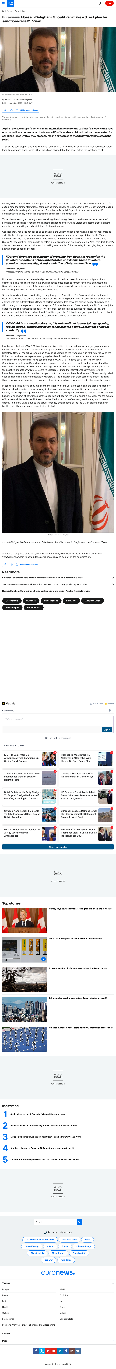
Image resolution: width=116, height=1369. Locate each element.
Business (6, 1295)
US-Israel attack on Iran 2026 (40, 1239)
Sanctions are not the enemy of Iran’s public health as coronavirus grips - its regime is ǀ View (44, 584)
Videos (63, 1313)
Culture (5, 1313)
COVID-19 (31, 600)
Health (5, 1307)
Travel (62, 1307)
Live (109, 3)
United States (33, 607)
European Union (92, 600)
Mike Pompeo (12, 607)
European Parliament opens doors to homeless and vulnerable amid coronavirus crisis (42, 577)
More (4, 1341)
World (17, 11)
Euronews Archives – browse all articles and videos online (28, 1325)
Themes (6, 1283)
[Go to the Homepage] (10, 3)
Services (6, 1333)
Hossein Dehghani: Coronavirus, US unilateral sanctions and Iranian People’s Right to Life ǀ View (46, 591)
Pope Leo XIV (79, 1253)
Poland (50, 1246)
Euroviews (71, 600)
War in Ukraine (69, 1239)
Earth (4, 1301)
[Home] (3, 11)
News (9, 11)
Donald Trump (31, 1246)
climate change (84, 1246)
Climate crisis (37, 1253)
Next (62, 1301)
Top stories (11, 903)
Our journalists (66, 1319)
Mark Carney (58, 1253)
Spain (87, 1239)
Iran (23, 11)
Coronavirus (12, 600)
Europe (5, 1289)
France (65, 1246)
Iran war (49, 1260)
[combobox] (58, 1222)
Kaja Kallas (66, 1260)
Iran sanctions (51, 600)
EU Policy (64, 1295)
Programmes (8, 1319)
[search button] (79, 1222)
